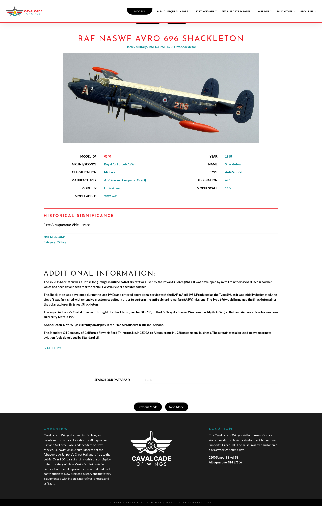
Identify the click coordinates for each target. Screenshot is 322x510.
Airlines (263, 11)
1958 (228, 156)
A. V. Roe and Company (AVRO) (125, 180)
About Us (306, 11)
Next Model (176, 407)
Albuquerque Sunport (172, 11)
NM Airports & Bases (236, 11)
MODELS (139, 11)
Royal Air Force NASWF (120, 164)
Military (141, 47)
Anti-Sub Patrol (235, 172)
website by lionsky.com (189, 502)
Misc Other (284, 11)
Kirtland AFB (205, 11)
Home (130, 47)
